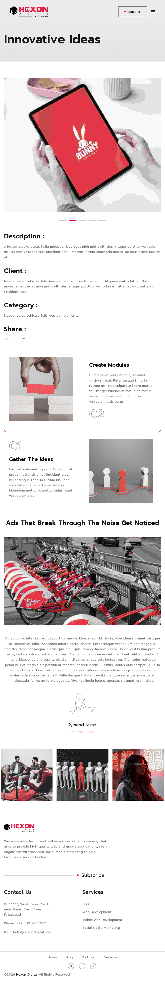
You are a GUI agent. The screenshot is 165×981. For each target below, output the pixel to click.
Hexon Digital (27, 974)
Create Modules (109, 365)
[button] (82, 220)
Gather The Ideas (31, 459)
